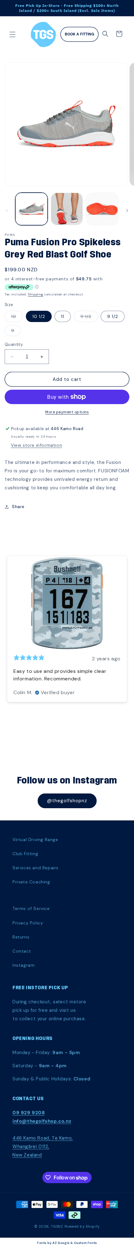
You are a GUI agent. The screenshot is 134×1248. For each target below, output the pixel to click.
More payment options (67, 411)
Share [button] (18, 506)
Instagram (23, 965)
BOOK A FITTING (79, 34)
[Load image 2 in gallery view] (67, 209)
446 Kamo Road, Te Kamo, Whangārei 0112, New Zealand (42, 1146)
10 (17, 317)
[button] (12, 34)
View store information (36, 445)
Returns (20, 937)
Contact (21, 951)
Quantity (14, 344)
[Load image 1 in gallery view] (31, 209)
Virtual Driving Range (35, 839)
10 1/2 (38, 316)
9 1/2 (112, 316)
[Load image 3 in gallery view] (102, 209)
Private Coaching (31, 882)
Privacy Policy (27, 923)
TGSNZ (57, 1226)
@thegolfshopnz (67, 801)
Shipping (35, 294)
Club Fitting (25, 853)
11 (62, 316)
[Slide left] (7, 210)
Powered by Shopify (82, 1226)
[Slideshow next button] (127, 626)
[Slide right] (127, 210)
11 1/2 (89, 317)
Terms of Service (31, 908)
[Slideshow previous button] (7, 626)
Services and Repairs (35, 868)
